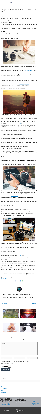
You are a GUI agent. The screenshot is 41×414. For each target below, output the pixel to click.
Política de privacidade (35, 403)
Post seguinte (34, 303)
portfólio (20, 255)
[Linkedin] (20, 280)
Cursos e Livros (4, 388)
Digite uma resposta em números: (7, 363)
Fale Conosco (35, 401)
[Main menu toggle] (17, 2)
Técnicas (2, 394)
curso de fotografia (14, 196)
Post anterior (4, 303)
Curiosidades (3, 386)
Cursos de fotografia (6, 403)
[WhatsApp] (22, 280)
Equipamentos (3, 392)
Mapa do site (35, 400)
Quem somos (35, 398)
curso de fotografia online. (24, 84)
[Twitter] (18, 280)
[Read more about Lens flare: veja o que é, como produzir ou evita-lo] (28, 313)
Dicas (2, 390)
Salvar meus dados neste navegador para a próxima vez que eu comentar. (15, 361)
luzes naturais (30, 123)
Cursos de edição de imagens (6, 404)
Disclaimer (35, 404)
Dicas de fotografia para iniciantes (9, 318)
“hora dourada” (18, 123)
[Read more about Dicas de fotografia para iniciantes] (11, 313)
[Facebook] (15, 280)
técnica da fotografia (28, 70)
